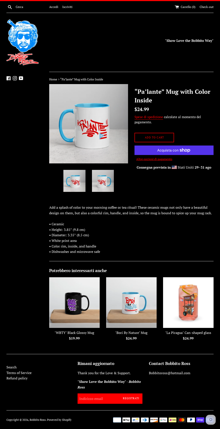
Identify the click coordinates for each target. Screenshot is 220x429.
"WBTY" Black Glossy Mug (74, 332)
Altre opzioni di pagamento (154, 159)
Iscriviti (67, 7)
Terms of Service (19, 372)
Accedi (53, 7)
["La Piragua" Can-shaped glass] (188, 302)
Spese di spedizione (148, 117)
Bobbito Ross (38, 420)
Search (11, 367)
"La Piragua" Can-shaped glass (188, 332)
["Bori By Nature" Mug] (131, 302)
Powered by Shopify (59, 420)
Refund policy (17, 378)
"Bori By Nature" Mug (131, 332)
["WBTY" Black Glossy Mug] (74, 302)
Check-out (207, 7)
